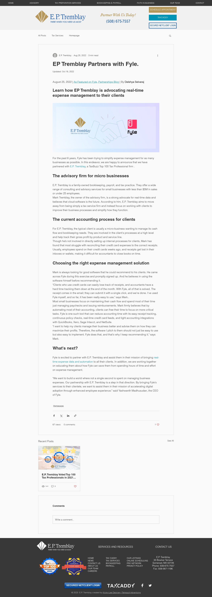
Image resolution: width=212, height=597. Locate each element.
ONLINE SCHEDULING (137, 560)
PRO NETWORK (134, 563)
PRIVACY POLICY (135, 566)
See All (170, 440)
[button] (170, 35)
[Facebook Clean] (142, 585)
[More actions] (157, 55)
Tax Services (57, 35)
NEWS (91, 560)
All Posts (42, 35)
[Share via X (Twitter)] (61, 415)
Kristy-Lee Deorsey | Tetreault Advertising (122, 592)
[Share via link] (75, 415)
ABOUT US (93, 566)
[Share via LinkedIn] (68, 415)
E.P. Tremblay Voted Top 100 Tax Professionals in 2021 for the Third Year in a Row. (58, 476)
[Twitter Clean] (150, 585)
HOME (91, 558)
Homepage (74, 35)
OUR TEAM (93, 568)
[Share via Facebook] (54, 415)
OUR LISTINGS (134, 558)
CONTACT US (94, 563)
